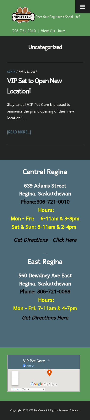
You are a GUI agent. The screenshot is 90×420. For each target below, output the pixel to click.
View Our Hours (53, 31)
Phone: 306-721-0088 (45, 292)
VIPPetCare (45, 15)
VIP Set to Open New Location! (34, 86)
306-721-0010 (24, 31)
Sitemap (74, 410)
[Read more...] (19, 132)
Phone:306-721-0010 (45, 202)
